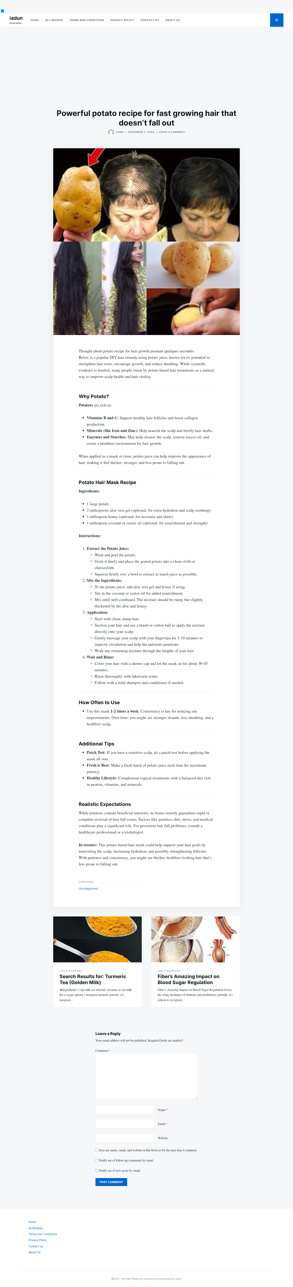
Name (163, 1110)
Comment (102, 1050)
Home (35, 20)
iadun (16, 18)
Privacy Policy (122, 20)
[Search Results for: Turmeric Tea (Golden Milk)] (97, 939)
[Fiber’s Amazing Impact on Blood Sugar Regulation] (195, 939)
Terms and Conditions (86, 20)
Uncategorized (88, 888)
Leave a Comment (172, 131)
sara (120, 131)
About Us (172, 20)
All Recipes (54, 20)
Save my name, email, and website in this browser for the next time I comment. (148, 1150)
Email (163, 1124)
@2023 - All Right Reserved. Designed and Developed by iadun (146, 1278)
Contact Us (150, 20)
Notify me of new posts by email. (120, 1170)
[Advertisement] (146, 68)
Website (163, 1138)
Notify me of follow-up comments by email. (126, 1160)
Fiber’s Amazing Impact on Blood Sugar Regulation (188, 979)
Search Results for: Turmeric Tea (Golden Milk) (93, 979)
